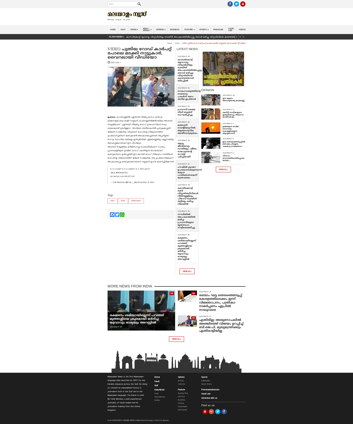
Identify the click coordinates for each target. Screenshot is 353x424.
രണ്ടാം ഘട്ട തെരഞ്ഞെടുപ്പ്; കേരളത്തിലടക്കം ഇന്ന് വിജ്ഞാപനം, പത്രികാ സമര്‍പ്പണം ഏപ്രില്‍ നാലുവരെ (221, 303)
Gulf (123, 30)
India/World (159, 390)
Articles (181, 381)
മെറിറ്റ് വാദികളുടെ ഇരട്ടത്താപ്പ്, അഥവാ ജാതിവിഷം (233, 114)
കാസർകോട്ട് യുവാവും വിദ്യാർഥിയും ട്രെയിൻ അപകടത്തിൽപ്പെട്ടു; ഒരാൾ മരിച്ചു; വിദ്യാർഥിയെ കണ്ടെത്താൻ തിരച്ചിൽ (190, 70)
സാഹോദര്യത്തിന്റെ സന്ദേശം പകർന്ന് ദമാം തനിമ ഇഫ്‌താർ (189, 95)
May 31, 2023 (148, 182)
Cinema (181, 403)
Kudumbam (182, 407)
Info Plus (181, 397)
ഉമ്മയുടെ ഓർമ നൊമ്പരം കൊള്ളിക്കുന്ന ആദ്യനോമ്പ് (231, 130)
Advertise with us (209, 398)
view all (187, 271)
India (177, 43)
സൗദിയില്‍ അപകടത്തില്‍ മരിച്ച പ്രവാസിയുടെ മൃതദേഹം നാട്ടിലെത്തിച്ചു (186, 221)
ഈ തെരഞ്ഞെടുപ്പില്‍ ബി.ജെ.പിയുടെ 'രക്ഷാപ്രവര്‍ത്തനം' (234, 144)
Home (169, 43)
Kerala (134, 30)
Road (123, 201)
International (159, 397)
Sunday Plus (183, 393)
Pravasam (218, 30)
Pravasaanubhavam (210, 389)
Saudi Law (231, 29)
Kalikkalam (205, 381)
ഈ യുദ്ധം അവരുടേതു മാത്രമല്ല (233, 99)
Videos (242, 30)
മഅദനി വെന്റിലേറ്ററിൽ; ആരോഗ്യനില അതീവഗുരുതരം (188, 129)
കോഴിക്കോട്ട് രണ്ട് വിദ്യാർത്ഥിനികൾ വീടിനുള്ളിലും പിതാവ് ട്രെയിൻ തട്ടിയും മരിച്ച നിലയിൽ (188, 196)
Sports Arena (206, 384)
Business (174, 30)
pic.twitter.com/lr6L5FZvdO (122, 176)
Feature (181, 389)
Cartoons (181, 384)
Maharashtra (136, 201)
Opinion (181, 377)
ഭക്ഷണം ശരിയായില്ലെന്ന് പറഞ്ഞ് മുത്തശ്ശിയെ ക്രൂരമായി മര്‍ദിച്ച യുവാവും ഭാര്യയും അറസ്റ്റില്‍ (187, 249)
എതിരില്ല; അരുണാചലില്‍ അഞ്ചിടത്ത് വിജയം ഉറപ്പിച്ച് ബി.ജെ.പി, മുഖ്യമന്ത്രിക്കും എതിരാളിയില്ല (221, 325)
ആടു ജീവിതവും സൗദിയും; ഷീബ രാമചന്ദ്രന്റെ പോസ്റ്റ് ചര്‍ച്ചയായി (187, 150)
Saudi (113, 30)
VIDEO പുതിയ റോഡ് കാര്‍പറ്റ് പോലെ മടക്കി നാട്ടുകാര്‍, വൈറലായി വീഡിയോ (140, 53)
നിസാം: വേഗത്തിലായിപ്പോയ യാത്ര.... (233, 158)
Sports (204, 377)
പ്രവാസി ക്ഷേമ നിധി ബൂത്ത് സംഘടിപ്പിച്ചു (186, 112)
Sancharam (182, 410)
